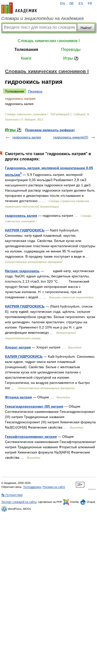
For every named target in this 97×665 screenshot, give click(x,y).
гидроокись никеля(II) (70, 137)
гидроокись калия (26, 137)
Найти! (86, 28)
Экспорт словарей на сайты (19, 501)
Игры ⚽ (71, 58)
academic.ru (19, 7)
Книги (26, 58)
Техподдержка (32, 486)
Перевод (35, 91)
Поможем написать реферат (50, 130)
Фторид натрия (18, 397)
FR (90, 3)
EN (62, 3)
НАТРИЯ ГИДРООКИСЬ (25, 230)
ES (81, 3)
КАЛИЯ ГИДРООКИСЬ (24, 356)
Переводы (71, 49)
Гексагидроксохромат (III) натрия (34, 406)
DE (71, 3)
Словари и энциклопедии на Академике (42, 18)
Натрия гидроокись (22, 271)
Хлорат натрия (18, 347)
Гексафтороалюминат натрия (31, 437)
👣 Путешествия (12, 494)
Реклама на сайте (54, 486)
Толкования (26, 49)
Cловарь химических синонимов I (49, 41)
